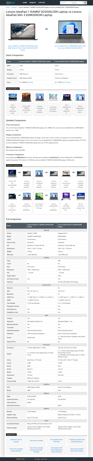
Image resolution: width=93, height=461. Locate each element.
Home (25, 2)
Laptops (41, 2)
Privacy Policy (52, 459)
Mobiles (33, 2)
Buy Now (30, 82)
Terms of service (63, 459)
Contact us (73, 459)
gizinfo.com (29, 459)
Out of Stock (66, 82)
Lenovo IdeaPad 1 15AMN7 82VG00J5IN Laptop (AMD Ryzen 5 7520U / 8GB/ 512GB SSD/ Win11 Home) (23, 48)
